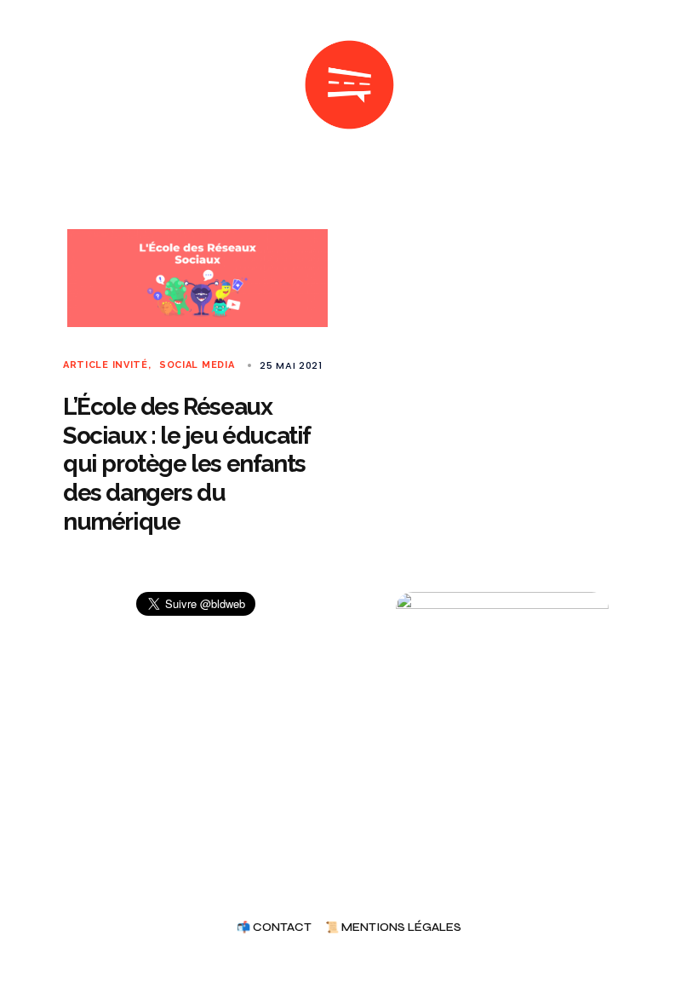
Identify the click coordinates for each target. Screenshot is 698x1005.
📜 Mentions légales (393, 927)
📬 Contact (274, 927)
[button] (69, 85)
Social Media (196, 365)
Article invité (105, 365)
